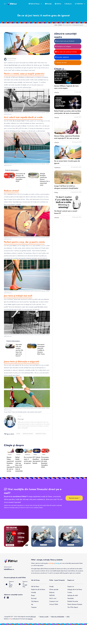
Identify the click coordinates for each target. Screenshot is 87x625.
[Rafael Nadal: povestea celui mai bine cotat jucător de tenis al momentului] (67, 102)
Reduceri (69, 4)
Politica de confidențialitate (57, 616)
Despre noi (70, 586)
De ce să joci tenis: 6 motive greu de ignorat (28, 460)
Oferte (58, 4)
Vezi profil (24, 428)
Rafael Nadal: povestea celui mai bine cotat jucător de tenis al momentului (67, 112)
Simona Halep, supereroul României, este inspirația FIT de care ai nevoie (67, 137)
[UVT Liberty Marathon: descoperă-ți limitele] (37, 451)
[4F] (43, 536)
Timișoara (33, 607)
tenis (18, 434)
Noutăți (48, 4)
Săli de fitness (35, 586)
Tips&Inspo (57, 167)
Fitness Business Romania (74, 604)
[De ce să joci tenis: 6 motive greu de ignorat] (67, 152)
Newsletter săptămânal (62, 57)
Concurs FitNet (53, 604)
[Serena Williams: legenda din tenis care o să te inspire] (67, 77)
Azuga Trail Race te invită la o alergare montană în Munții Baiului (66, 187)
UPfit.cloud (33, 616)
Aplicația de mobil (61, 63)
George (14, 58)
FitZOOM (60, 25)
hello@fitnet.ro (9, 569)
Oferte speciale (53, 589)
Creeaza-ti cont (53, 601)
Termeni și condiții (43, 616)
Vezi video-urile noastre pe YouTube (66, 52)
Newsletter (70, 598)
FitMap (56, 192)
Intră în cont (52, 598)
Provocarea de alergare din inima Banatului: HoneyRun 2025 (45, 462)
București (33, 598)
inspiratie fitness (41, 434)
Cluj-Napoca (34, 601)
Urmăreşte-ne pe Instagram (63, 46)
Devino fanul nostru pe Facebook (65, 41)
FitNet (55, 25)
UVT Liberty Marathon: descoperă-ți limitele (37, 460)
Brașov (33, 595)
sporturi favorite (28, 434)
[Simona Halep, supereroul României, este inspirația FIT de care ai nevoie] (67, 127)
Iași (32, 604)
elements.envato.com (18, 112)
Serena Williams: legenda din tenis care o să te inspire (66, 87)
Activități (33, 592)
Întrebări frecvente (72, 601)
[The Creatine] (16, 536)
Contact (69, 592)
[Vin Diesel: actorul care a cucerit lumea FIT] (67, 202)
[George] (5, 59)
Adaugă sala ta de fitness (74, 589)
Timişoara (30, 619)
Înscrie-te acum (73, 498)
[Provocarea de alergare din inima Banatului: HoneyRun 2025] (45, 451)
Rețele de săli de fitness (38, 589)
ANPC (68, 616)
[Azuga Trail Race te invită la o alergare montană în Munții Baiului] (67, 177)
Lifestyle (56, 92)
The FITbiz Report (72, 607)
